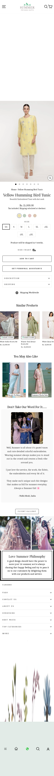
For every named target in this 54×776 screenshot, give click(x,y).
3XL (21, 234)
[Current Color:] (19, 216)
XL (37, 226)
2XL (46, 226)
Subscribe (8, 584)
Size (27, 222)
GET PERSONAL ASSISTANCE (27, 269)
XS (6, 226)
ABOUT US (8, 577)
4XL (31, 234)
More (5, 604)
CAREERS (7, 555)
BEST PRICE (9, 591)
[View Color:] (24, 216)
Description (12, 278)
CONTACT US (9, 570)
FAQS (5, 563)
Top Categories (11, 597)
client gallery (27, 482)
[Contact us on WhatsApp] (27, 750)
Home (13, 190)
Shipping (23, 208)
